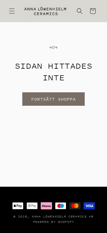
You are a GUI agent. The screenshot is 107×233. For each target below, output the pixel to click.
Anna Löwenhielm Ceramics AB (63, 216)
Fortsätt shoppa (53, 99)
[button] (11, 11)
